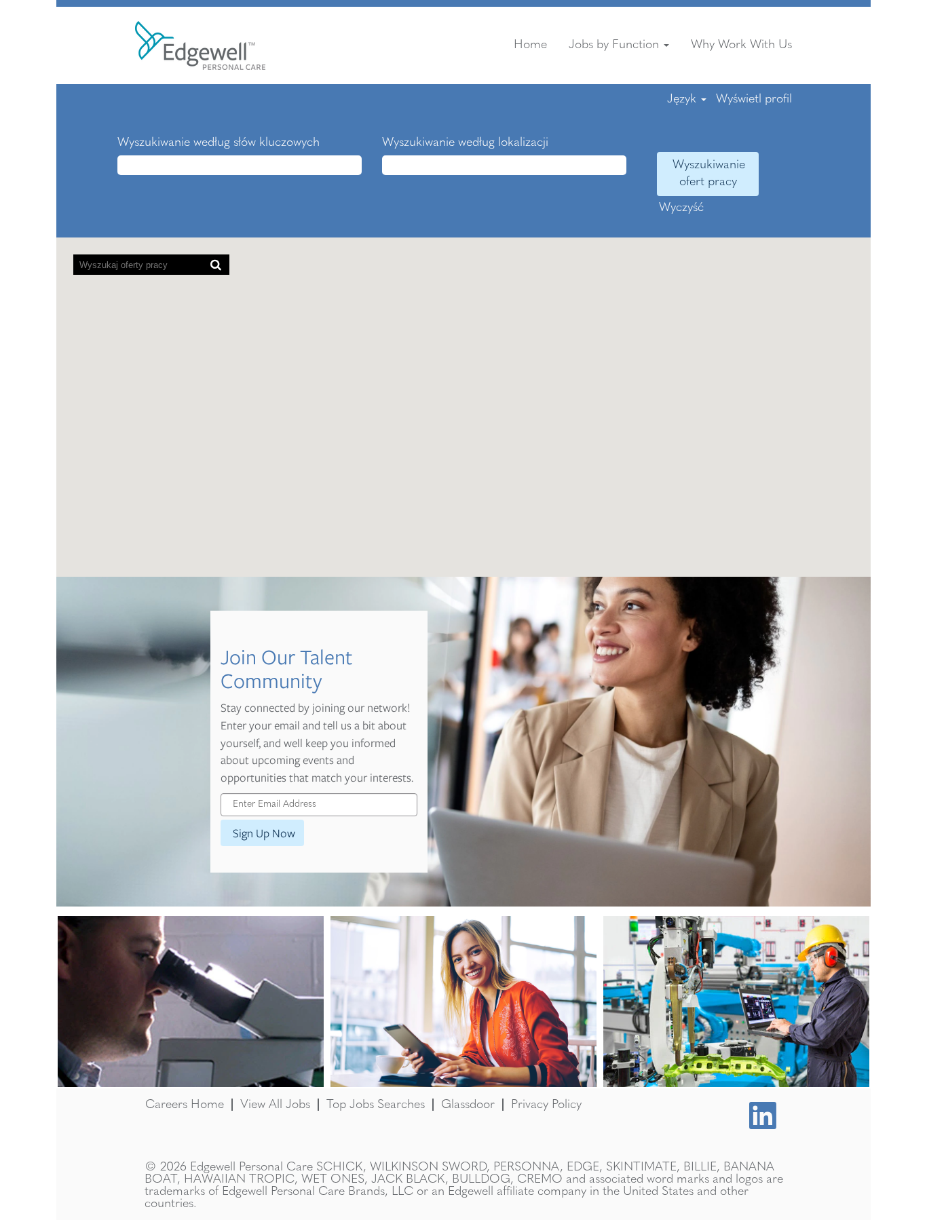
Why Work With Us (741, 45)
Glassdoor (468, 1105)
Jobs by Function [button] (615, 45)
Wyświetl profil (754, 99)
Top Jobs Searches (375, 1105)
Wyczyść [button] (681, 208)
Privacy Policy (546, 1105)
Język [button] (683, 99)
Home (530, 45)
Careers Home (184, 1105)
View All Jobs (275, 1105)
